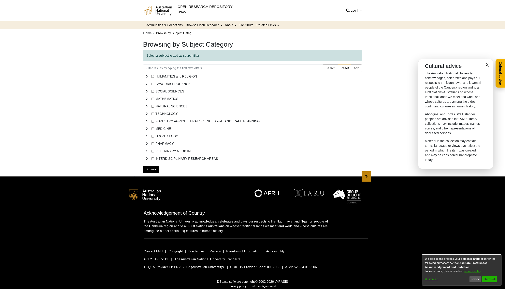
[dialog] (461, 270)
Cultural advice (500, 73)
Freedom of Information (243, 251)
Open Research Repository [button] (205, 7)
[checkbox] (152, 76)
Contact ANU (153, 251)
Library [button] (182, 11)
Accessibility (275, 251)
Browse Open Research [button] (202, 25)
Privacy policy (237, 286)
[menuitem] (203, 25)
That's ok (489, 279)
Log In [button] (355, 10)
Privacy (215, 251)
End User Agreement (263, 286)
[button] (348, 10)
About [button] (229, 25)
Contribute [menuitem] (246, 25)
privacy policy (472, 271)
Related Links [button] (266, 25)
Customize (431, 279)
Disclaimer (196, 251)
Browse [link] (151, 169)
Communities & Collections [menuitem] (164, 25)
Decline (475, 279)
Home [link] (147, 33)
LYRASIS (281, 281)
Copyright (175, 251)
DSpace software (229, 281)
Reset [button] (344, 68)
